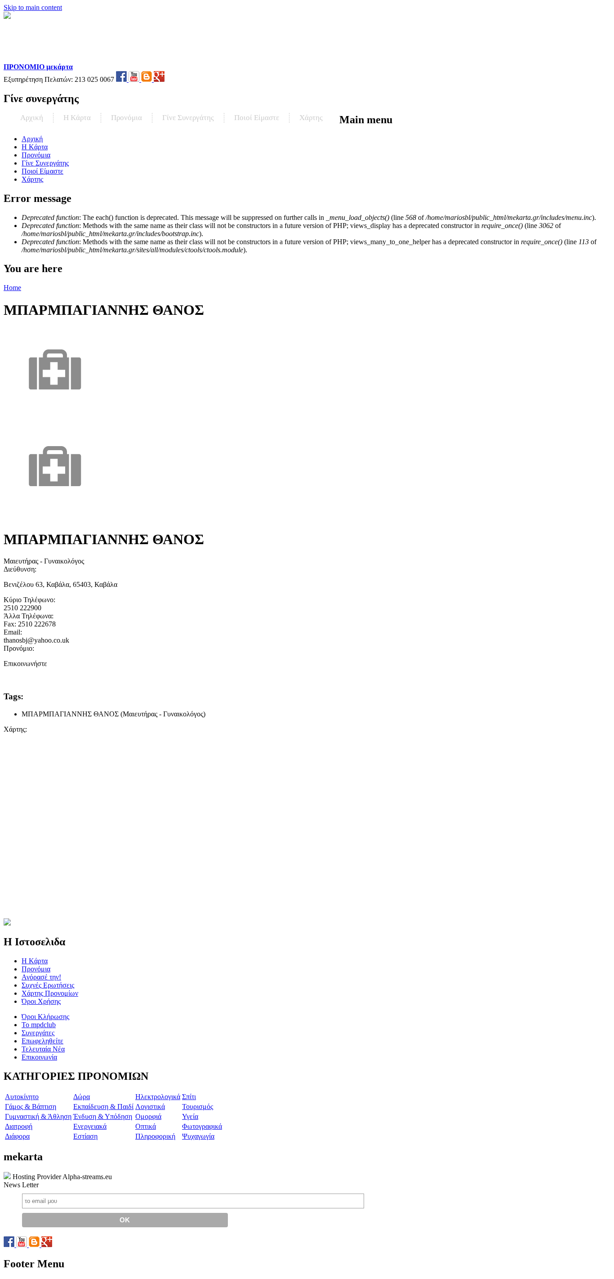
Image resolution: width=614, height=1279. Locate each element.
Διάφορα (17, 1136)
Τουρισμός (197, 1106)
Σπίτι (189, 1096)
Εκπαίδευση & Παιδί (103, 1106)
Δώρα (81, 1096)
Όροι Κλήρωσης (45, 1016)
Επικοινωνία (39, 1057)
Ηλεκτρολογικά (157, 1096)
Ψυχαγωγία (198, 1136)
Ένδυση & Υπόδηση (102, 1116)
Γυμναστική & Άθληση (38, 1116)
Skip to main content (33, 7)
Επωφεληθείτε (42, 1041)
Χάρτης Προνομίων (50, 993)
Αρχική (31, 117)
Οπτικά (145, 1126)
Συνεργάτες (38, 1033)
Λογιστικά (150, 1106)
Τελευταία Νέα (43, 1049)
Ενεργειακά (90, 1126)
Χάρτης (311, 117)
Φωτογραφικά (202, 1126)
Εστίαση (85, 1136)
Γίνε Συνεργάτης (188, 117)
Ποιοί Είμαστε (256, 117)
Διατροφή (18, 1126)
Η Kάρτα (77, 117)
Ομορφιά (148, 1116)
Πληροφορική (155, 1136)
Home (12, 287)
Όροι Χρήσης (41, 1001)
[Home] (61, 59)
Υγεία (190, 1116)
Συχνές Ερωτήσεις (48, 985)
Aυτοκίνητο (22, 1096)
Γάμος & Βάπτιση (30, 1106)
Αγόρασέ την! (41, 977)
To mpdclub (39, 1025)
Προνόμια (126, 117)
